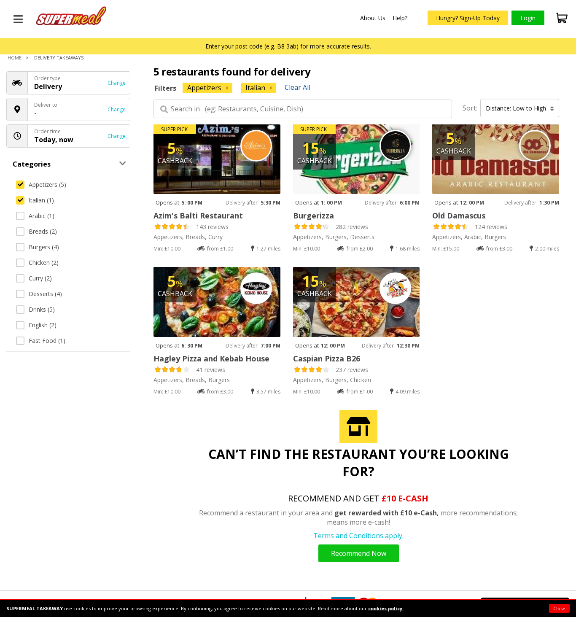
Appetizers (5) (47, 185)
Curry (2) (40, 278)
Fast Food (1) (47, 341)
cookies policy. (386, 608)
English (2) (43, 325)
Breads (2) (43, 231)
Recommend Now (358, 553)
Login (528, 18)
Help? (400, 18)
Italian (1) (41, 200)
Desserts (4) (45, 294)
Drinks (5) (42, 309)
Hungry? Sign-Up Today (468, 18)
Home (15, 57)
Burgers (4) (44, 247)
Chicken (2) (44, 263)
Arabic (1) (41, 216)
